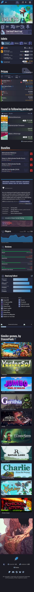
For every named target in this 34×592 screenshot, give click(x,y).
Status (17, 567)
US (13, 564)
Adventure (12, 181)
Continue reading (24, 201)
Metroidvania (6, 181)
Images (5, 113)
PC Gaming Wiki (7, 302)
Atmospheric (25, 181)
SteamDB (6, 300)
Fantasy (11, 183)
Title (10, 113)
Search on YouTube (9, 316)
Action (20, 183)
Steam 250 (6, 310)
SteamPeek (6, 306)
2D (17, 183)
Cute (15, 183)
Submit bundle (25, 304)
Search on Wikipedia (9, 314)
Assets (23, 300)
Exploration (26, 183)
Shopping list (29, 72)
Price (29, 113)
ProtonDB (6, 304)
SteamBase (6, 312)
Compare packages (27, 141)
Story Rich (5, 183)
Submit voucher (25, 306)
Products (23, 302)
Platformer (19, 181)
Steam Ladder (7, 308)
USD (25, 564)
